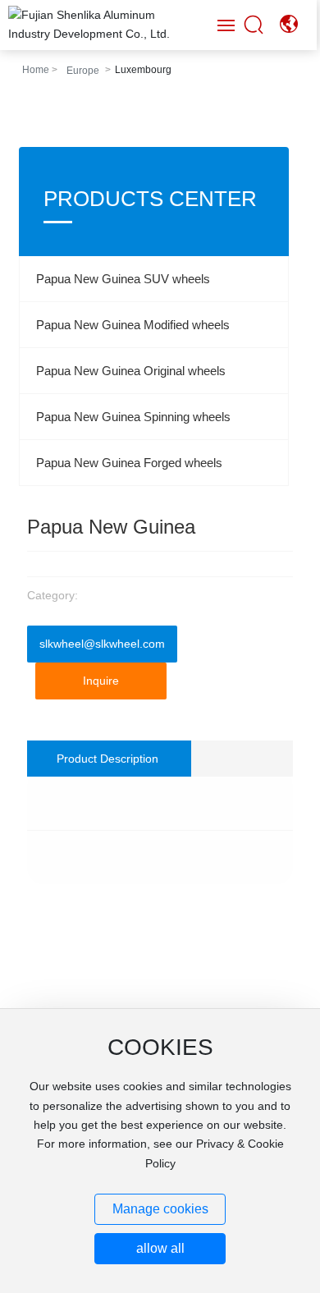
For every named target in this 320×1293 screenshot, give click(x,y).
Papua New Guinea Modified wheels (133, 325)
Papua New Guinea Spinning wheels (133, 417)
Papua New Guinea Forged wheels (129, 463)
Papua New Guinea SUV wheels (123, 279)
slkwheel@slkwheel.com (102, 643)
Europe (82, 70)
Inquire (101, 680)
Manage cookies (160, 1209)
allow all (160, 1248)
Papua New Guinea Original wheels (131, 371)
